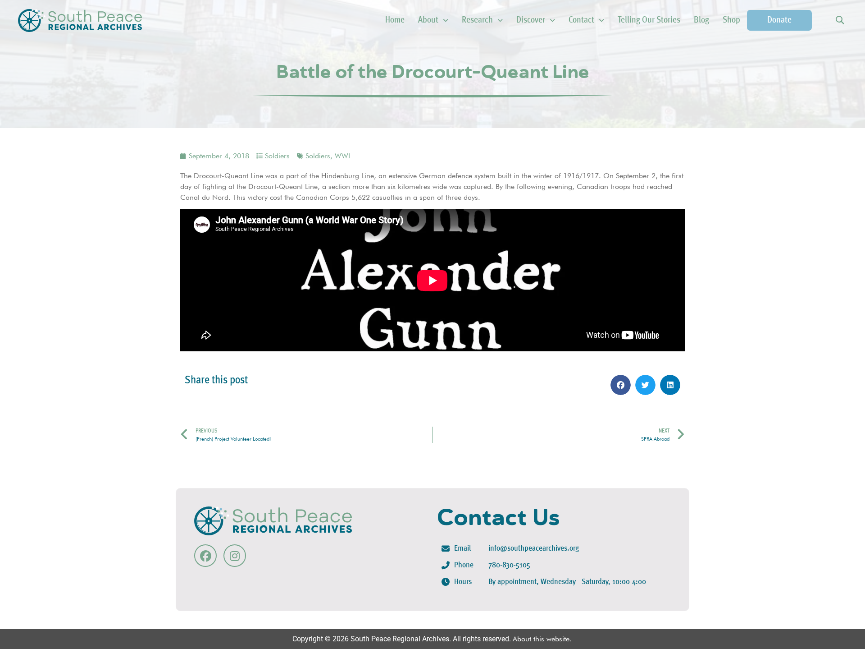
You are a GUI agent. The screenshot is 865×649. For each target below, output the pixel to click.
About (428, 20)
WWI (342, 156)
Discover (530, 20)
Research (477, 20)
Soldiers (277, 156)
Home (395, 20)
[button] (839, 20)
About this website (541, 639)
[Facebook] (205, 555)
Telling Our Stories (649, 20)
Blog (701, 20)
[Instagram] (234, 555)
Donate (779, 20)
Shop (731, 20)
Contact (581, 20)
